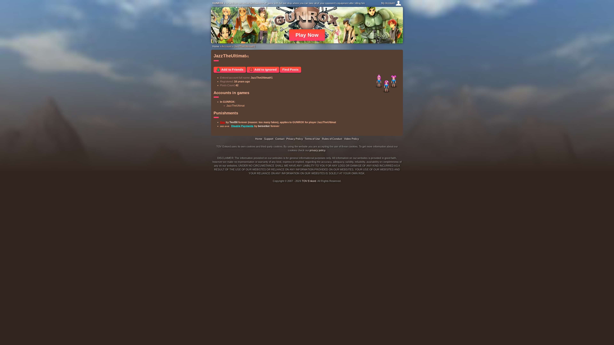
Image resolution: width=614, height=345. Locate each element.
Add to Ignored (265, 69)
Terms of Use (312, 139)
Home (215, 46)
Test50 (233, 122)
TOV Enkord (309, 181)
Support (268, 139)
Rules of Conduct (332, 139)
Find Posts (290, 69)
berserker (264, 126)
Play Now (307, 35)
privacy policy (317, 150)
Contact (279, 139)
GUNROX (217, 3)
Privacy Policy (294, 139)
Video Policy (351, 139)
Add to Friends (232, 69)
